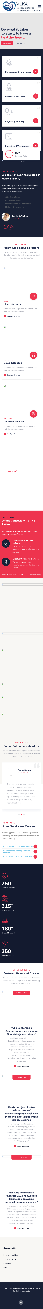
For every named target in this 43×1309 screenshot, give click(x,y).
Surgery (7, 301)
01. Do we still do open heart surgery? (18, 846)
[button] (19, 814)
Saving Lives (9, 360)
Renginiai (7, 1264)
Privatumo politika (10, 1255)
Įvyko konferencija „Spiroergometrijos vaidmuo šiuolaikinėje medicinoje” (21, 1031)
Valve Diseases (13, 363)
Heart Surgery (12, 304)
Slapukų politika (9, 1259)
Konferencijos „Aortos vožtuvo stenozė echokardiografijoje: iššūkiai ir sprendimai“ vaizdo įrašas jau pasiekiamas (21, 1114)
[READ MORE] (35, 71)
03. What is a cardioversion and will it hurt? (20, 857)
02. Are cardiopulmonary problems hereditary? (16, 851)
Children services (14, 421)
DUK (5, 1268)
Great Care (8, 418)
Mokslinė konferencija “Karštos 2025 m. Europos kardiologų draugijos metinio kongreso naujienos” (21, 1197)
